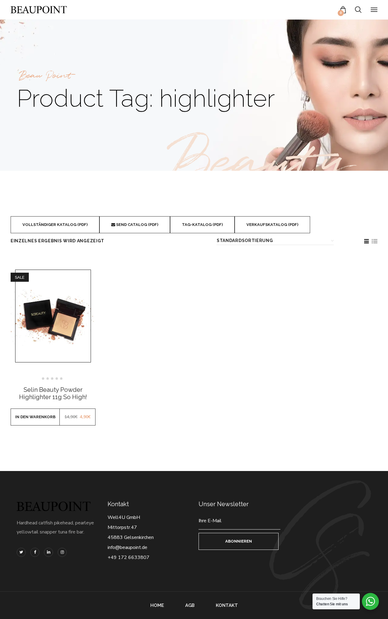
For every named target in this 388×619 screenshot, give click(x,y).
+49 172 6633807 (128, 557)
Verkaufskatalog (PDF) (272, 224)
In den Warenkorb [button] (35, 417)
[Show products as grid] (366, 241)
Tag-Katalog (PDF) (202, 224)
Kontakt (227, 605)
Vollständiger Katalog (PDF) (55, 224)
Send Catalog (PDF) (136, 224)
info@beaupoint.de (127, 547)
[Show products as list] (374, 241)
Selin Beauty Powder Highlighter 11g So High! (53, 393)
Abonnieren (238, 541)
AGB (190, 605)
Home (157, 605)
